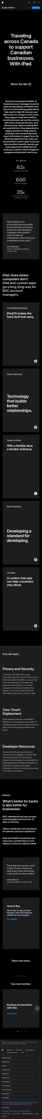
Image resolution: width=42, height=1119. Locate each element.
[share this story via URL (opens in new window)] (28, 968)
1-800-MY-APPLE (14, 1104)
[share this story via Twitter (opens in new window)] (18, 968)
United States (6, 1107)
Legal (36, 1113)
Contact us (36, 7)
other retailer (31, 1102)
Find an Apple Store (19, 1102)
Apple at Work (8, 7)
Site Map (4, 1116)
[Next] (37, 1008)
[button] (29, 2)
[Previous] (5, 1008)
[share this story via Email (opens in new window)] (23, 968)
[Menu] (39, 2)
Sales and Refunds (27, 1113)
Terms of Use (16, 1113)
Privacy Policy (6, 1113)
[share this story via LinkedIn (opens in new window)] (14, 968)
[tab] (17, 1031)
